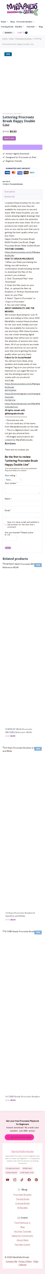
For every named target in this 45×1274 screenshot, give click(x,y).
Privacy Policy (25, 1261)
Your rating (11, 475)
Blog (41, 27)
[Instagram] (15, 1180)
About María (22, 1240)
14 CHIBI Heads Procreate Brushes (22, 1096)
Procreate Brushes (12, 114)
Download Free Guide (19, 1137)
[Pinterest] (36, 1180)
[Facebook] (29, 1180)
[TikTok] (22, 1180)
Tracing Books (7, 27)
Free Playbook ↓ (22, 1222)
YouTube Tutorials (22, 1231)
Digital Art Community (22, 1235)
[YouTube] (7, 1180)
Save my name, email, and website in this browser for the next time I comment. (23, 524)
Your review (11, 483)
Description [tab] (10, 191)
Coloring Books (22, 1203)
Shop (12, 22)
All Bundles (22, 1207)
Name (8, 499)
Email (8, 510)
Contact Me (11, 1261)
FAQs (35, 1261)
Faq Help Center (22, 1244)
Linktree (22, 1264)
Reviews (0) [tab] (10, 196)
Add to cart (9, 138)
